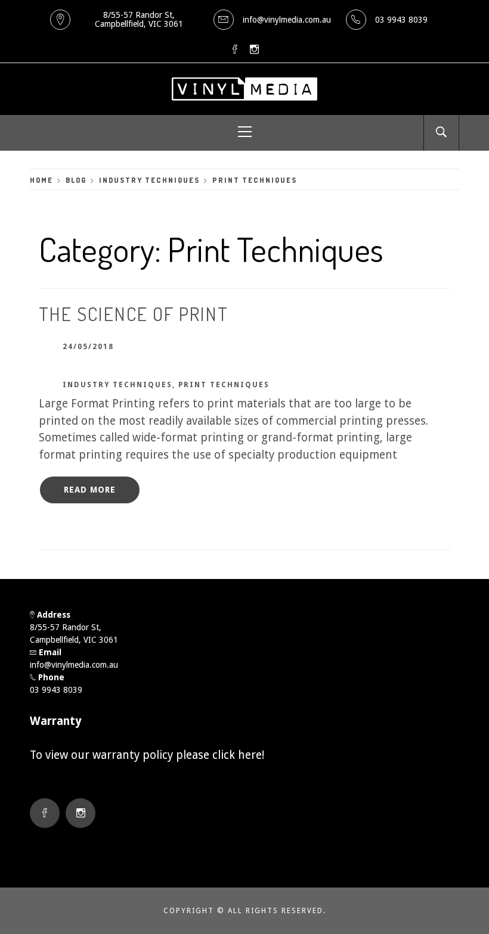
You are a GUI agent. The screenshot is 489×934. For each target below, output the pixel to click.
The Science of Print (133, 313)
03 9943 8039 (401, 19)
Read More (90, 489)
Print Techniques (224, 385)
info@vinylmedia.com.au (287, 19)
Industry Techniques (117, 385)
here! (251, 755)
